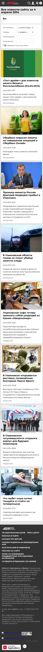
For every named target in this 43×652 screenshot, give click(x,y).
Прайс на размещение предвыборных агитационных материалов (17, 556)
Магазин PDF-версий (12, 539)
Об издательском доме (13, 533)
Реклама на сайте (11, 551)
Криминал (8, 278)
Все (4, 18)
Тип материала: (8, 27)
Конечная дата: (8, 41)
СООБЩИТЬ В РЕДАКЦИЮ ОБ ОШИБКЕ (19, 561)
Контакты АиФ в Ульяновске (16, 548)
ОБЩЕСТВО (8, 341)
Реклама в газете (10, 536)
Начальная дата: (9, 37)
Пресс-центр (33, 533)
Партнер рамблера (31, 641)
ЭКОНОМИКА (8, 103)
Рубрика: (6, 32)
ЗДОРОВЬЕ (7, 518)
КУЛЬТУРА (7, 401)
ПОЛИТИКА (8, 220)
